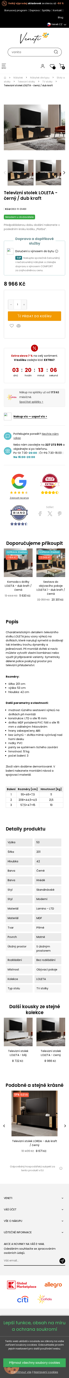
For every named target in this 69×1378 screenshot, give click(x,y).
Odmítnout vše (21, 1372)
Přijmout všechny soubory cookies (34, 1362)
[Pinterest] (59, 514)
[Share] (40, 514)
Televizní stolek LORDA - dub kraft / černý (34, 1143)
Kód (8, 209)
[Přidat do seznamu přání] (12, 325)
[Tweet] (49, 514)
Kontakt (57, 10)
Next (64, 173)
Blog (60, 17)
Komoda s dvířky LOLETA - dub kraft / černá (18, 586)
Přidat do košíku (36, 316)
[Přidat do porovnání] (20, 326)
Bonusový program (15, 10)
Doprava (35, 10)
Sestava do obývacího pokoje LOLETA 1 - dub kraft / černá (51, 588)
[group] (34, 1126)
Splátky (46, 10)
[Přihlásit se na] (62, 1261)
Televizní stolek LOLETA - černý (51, 1053)
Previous (5, 173)
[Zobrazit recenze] (49, 484)
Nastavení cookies (46, 1372)
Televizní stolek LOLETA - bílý (18, 1053)
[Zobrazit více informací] (56, 251)
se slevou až (36, 3)
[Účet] (42, 66)
